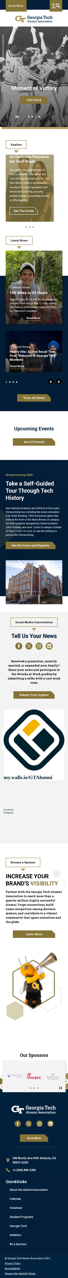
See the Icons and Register (30, 545)
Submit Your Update (34, 695)
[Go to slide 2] (32, 116)
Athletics (15, 1235)
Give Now (16, 6)
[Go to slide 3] (35, 116)
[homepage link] (34, 19)
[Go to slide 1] (29, 116)
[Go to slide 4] (39, 116)
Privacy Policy (13, 1263)
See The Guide (24, 211)
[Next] (58, 381)
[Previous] (50, 381)
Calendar (15, 1198)
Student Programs (21, 1217)
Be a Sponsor (18, 1244)
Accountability (12, 1268)
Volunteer (16, 1207)
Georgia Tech (18, 1226)
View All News (34, 398)
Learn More (34, 934)
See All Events (34, 442)
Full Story (34, 100)
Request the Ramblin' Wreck (20, 1273)
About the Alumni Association (29, 1189)
